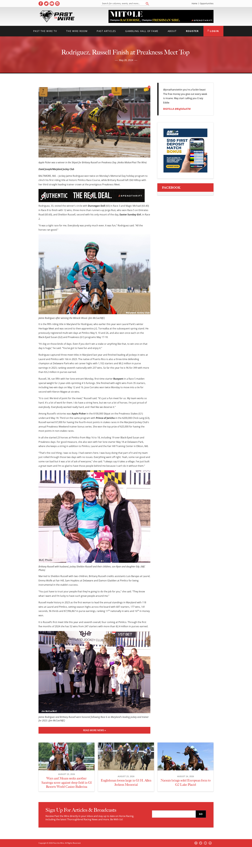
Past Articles (106, 31)
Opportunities (207, 3)
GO (201, 814)
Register (192, 31)
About (172, 31)
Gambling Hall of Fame (141, 31)
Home (194, 3)
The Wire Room (76, 31)
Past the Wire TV (45, 31)
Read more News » (94, 730)
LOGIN (214, 31)
